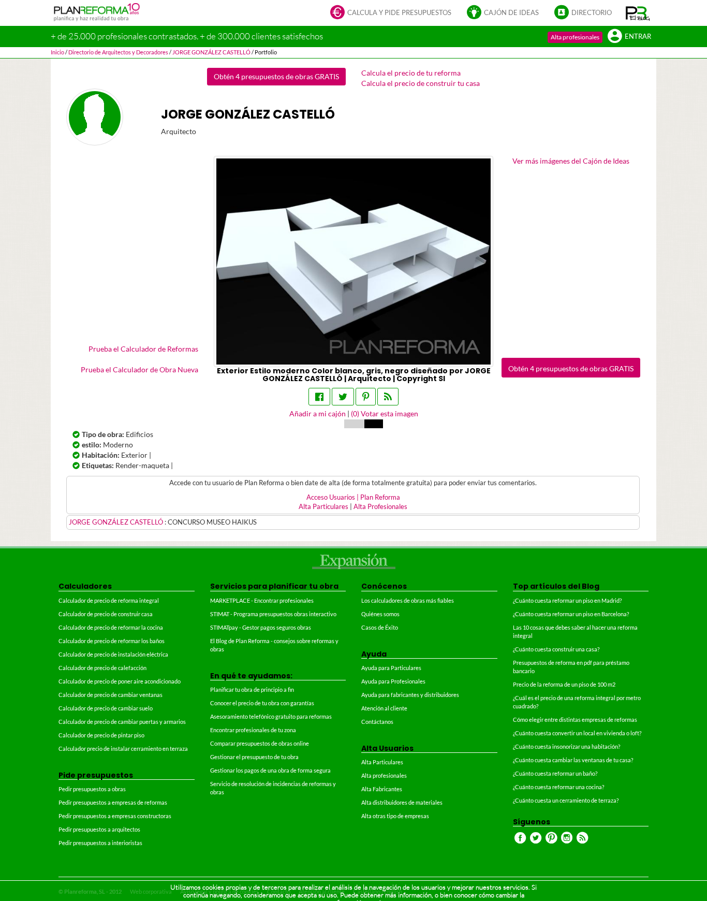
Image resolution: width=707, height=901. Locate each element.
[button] (638, 13)
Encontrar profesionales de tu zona (253, 729)
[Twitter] (343, 396)
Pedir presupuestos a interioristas (100, 842)
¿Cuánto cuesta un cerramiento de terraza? (565, 800)
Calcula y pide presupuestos (399, 13)
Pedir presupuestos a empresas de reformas (112, 802)
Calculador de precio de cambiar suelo (105, 708)
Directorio (591, 13)
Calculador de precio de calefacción (102, 667)
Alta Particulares (323, 507)
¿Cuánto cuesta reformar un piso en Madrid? (567, 600)
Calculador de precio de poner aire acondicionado (119, 681)
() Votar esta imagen (384, 413)
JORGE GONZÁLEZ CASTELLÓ (117, 522)
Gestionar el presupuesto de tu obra (254, 756)
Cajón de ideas (511, 13)
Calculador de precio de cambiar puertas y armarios (122, 721)
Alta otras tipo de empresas (395, 815)
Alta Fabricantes (381, 789)
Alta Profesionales (380, 507)
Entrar (638, 36)
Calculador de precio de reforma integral (108, 600)
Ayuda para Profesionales (393, 681)
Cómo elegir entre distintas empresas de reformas (575, 719)
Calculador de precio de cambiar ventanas (110, 694)
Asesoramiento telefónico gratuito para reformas (271, 716)
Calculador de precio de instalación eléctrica (113, 654)
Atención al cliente (384, 708)
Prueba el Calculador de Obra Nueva (139, 369)
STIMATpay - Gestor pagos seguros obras (260, 627)
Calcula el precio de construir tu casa (420, 83)
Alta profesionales (575, 37)
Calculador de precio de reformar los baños (111, 640)
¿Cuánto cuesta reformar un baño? (555, 773)
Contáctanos (377, 721)
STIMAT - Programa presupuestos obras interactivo (273, 614)
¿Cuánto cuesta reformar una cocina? (558, 786)
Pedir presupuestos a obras (92, 789)
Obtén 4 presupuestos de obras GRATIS (276, 76)
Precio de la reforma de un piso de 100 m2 (564, 684)
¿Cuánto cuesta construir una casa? (556, 649)
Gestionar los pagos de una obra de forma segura (270, 770)
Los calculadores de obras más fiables (407, 600)
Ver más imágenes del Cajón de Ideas (570, 160)
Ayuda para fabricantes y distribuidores (410, 694)
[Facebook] (319, 396)
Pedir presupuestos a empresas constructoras (114, 815)
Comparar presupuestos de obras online (259, 743)
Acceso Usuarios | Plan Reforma (353, 497)
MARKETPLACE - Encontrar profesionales (262, 600)
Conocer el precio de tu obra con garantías (262, 703)
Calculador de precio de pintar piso (101, 735)
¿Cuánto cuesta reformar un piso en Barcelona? (571, 614)
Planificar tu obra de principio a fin (252, 689)
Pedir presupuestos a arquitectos (99, 829)
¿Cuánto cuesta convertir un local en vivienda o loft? (577, 733)
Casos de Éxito (379, 627)
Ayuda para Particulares (391, 667)
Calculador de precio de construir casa (105, 614)
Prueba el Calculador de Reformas (143, 348)
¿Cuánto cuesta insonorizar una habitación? (566, 746)
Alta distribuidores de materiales (402, 802)
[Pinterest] (366, 396)
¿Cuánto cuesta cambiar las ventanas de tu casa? (573, 760)
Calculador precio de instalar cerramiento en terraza (123, 748)
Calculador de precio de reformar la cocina (110, 627)
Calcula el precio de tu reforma (411, 72)
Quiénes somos (380, 614)
